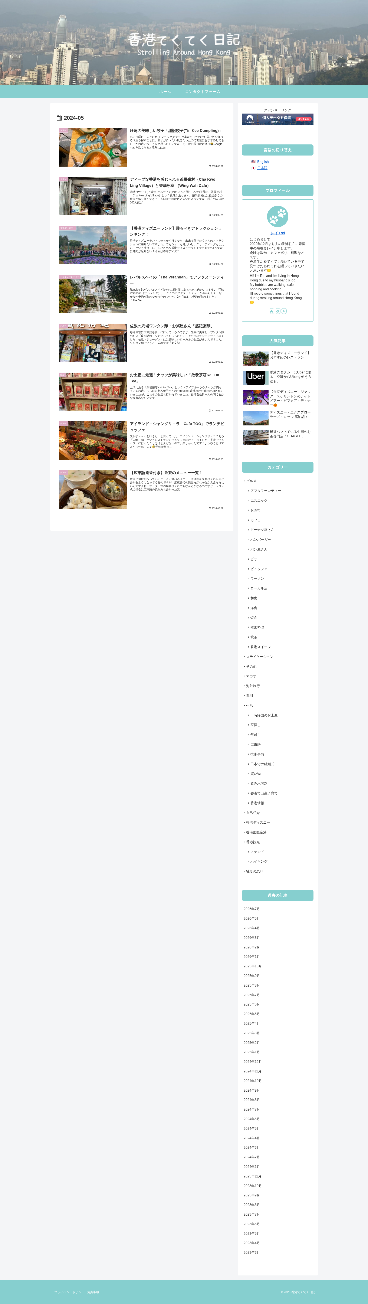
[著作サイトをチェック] (271, 311)
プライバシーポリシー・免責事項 (76, 1292)
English (263, 162)
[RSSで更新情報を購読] (284, 311)
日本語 (262, 168)
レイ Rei (277, 233)
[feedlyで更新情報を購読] (277, 311)
